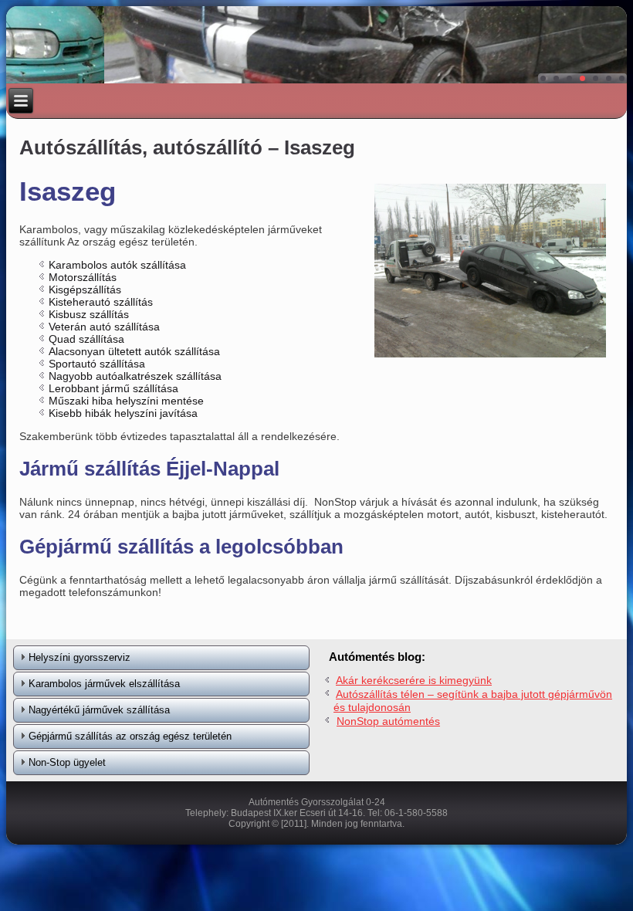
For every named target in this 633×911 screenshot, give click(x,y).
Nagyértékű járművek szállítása (99, 710)
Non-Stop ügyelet (67, 762)
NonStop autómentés (388, 721)
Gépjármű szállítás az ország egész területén (130, 736)
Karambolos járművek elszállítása (104, 683)
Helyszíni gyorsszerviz (79, 657)
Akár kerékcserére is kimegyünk (414, 680)
